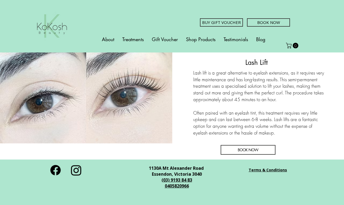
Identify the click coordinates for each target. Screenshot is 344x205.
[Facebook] (55, 170)
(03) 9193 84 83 (177, 180)
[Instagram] (76, 170)
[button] (293, 45)
